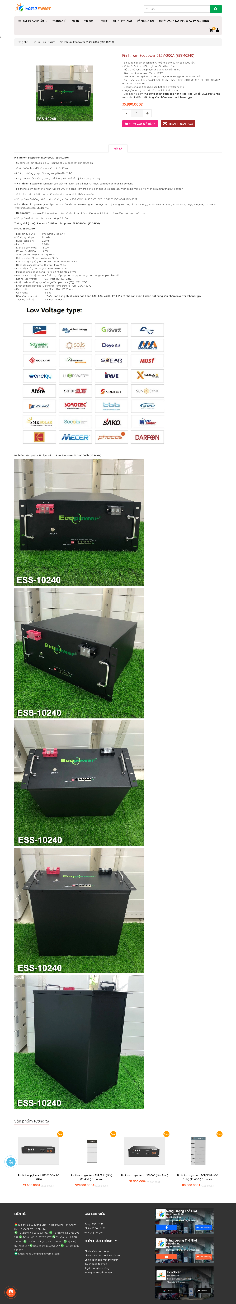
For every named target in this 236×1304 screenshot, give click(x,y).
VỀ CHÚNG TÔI (145, 21)
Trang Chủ (59, 21)
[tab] (118, 148)
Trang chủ (22, 42)
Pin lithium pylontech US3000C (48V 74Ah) (144, 1175)
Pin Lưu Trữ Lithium (44, 42)
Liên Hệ (102, 21)
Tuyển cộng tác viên (96, 1263)
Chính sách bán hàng (97, 1251)
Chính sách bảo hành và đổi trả (102, 1255)
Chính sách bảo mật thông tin (101, 1259)
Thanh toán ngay (180, 123)
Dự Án (75, 21)
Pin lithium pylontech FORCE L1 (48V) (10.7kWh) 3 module (91, 1177)
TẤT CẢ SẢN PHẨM (33, 21)
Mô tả (118, 148)
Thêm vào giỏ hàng (142, 124)
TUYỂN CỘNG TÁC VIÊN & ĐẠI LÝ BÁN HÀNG (184, 21)
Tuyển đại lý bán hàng (97, 1268)
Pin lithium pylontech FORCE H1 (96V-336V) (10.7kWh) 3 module (197, 1177)
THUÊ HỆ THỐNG (122, 21)
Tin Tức (88, 21)
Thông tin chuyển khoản (98, 1272)
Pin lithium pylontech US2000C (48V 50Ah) (38, 1177)
